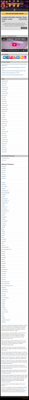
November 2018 (5, 141)
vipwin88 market (4, 198)
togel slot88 (3, 257)
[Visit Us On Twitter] (4, 58)
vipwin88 (3, 196)
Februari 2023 (4, 101)
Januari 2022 (4, 119)
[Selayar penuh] (26, 50)
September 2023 (5, 93)
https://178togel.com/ (5, 281)
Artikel (3, 21)
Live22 (22, 333)
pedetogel (3, 251)
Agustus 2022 (4, 111)
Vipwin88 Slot (4, 217)
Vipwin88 (3, 188)
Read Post (24, 27)
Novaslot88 (3, 273)
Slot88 (2, 229)
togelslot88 (3, 194)
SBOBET (3, 259)
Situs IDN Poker (22, 384)
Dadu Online (3, 295)
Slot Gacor (3, 174)
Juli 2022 (3, 113)
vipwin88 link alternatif (5, 319)
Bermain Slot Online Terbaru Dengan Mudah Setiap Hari (12, 74)
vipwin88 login (4, 271)
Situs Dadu (3, 293)
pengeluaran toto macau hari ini (7, 377)
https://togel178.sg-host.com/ (7, 285)
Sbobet (2, 315)
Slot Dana (3, 245)
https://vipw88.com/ (5, 200)
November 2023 (5, 89)
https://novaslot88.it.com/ (6, 249)
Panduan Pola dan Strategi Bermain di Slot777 (11, 72)
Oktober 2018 (4, 143)
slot (23, 340)
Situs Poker (4, 160)
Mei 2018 (3, 145)
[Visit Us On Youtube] (14, 58)
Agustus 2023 (4, 95)
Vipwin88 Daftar (4, 289)
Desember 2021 (5, 121)
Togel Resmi (3, 184)
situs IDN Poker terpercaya (10, 357)
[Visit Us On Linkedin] (18, 58)
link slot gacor (4, 208)
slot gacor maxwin (4, 311)
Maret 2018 (4, 147)
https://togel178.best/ (5, 283)
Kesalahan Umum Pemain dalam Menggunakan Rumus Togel (13, 70)
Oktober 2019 (4, 135)
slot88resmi (3, 322)
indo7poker (3, 178)
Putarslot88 (3, 225)
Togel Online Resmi (5, 210)
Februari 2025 (4, 83)
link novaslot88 (4, 221)
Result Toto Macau (5, 297)
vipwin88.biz (3, 168)
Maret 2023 (4, 99)
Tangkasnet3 (14, 3)
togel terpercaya (4, 269)
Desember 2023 (5, 87)
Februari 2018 (4, 149)
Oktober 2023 (4, 91)
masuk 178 (3, 275)
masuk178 (3, 279)
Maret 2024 (4, 85)
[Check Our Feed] (21, 58)
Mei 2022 (3, 117)
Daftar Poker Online (5, 158)
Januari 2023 (4, 103)
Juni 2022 (3, 115)
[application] (14, 44)
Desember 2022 (5, 105)
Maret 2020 (4, 133)
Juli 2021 (3, 127)
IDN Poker (3, 172)
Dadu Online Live (4, 291)
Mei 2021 (3, 129)
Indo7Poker (3, 307)
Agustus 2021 (4, 125)
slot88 (2, 243)
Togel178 (3, 235)
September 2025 (5, 81)
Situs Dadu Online (15, 365)
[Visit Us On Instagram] (25, 58)
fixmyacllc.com (4, 206)
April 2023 (3, 97)
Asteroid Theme (25, 398)
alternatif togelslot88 (5, 192)
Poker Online (3, 213)
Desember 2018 (5, 139)
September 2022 (5, 109)
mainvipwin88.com (4, 190)
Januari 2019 (4, 137)
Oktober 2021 (4, 123)
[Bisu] (23, 50)
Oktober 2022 (4, 107)
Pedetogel (3, 182)
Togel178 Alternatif (4, 247)
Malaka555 (3, 287)
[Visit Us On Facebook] (7, 58)
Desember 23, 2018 (23, 19)
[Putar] (3, 50)
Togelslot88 (3, 166)
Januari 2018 (4, 151)
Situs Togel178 (4, 186)
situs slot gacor (4, 309)
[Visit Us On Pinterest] (11, 58)
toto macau (3, 170)
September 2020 (5, 131)
